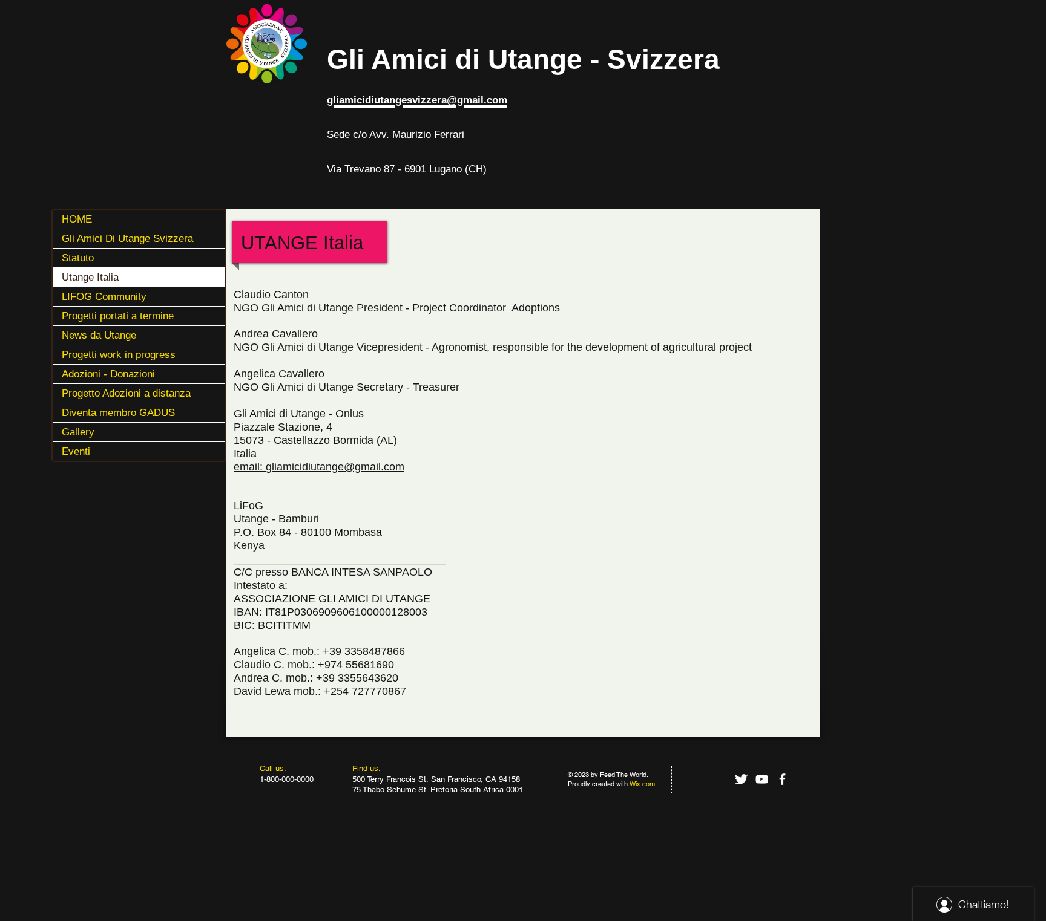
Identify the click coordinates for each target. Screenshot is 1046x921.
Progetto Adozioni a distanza (126, 393)
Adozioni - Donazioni (108, 374)
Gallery (78, 432)
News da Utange (99, 335)
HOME (77, 219)
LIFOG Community (104, 296)
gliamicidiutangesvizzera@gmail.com (417, 100)
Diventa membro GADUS (118, 412)
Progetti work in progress (119, 354)
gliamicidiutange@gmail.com (335, 467)
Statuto (78, 258)
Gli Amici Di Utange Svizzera (127, 238)
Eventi (76, 451)
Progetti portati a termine (118, 316)
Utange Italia (90, 277)
